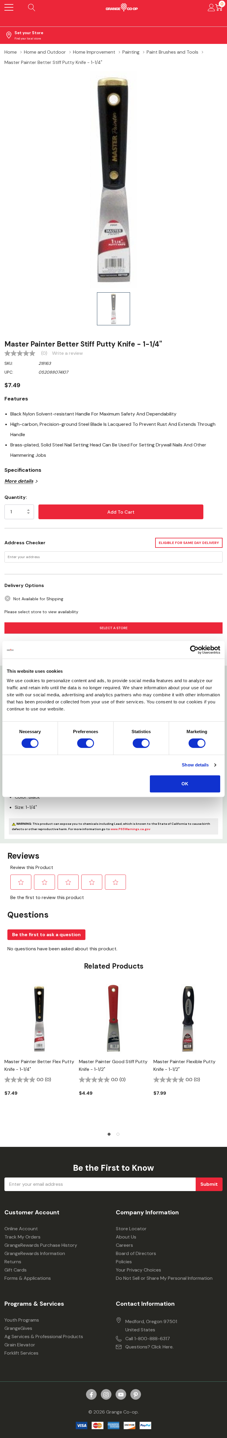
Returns (12, 1262)
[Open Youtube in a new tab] (121, 1395)
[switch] (85, 743)
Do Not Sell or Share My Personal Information (164, 1278)
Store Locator (131, 1229)
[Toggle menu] (8, 7)
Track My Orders (22, 1237)
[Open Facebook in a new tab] (91, 1395)
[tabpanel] (39, 1050)
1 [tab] (109, 1134)
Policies (124, 1262)
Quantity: (15, 497)
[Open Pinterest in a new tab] (136, 1395)
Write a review (67, 353)
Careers (124, 1245)
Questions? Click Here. (149, 1347)
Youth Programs (21, 1320)
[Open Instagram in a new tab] (106, 1395)
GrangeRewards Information (34, 1253)
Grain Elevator (19, 1345)
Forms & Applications (27, 1278)
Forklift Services (21, 1353)
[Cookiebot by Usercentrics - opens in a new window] (194, 649)
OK (184, 783)
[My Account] (211, 7)
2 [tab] (117, 1134)
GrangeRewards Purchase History (40, 1245)
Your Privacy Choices (138, 1270)
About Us (126, 1237)
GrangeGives (18, 1328)
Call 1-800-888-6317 (147, 1338)
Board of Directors (136, 1253)
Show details (195, 764)
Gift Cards (15, 1270)
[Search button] (31, 7)
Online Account (21, 1229)
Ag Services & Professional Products (43, 1336)
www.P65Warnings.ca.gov (130, 829)
